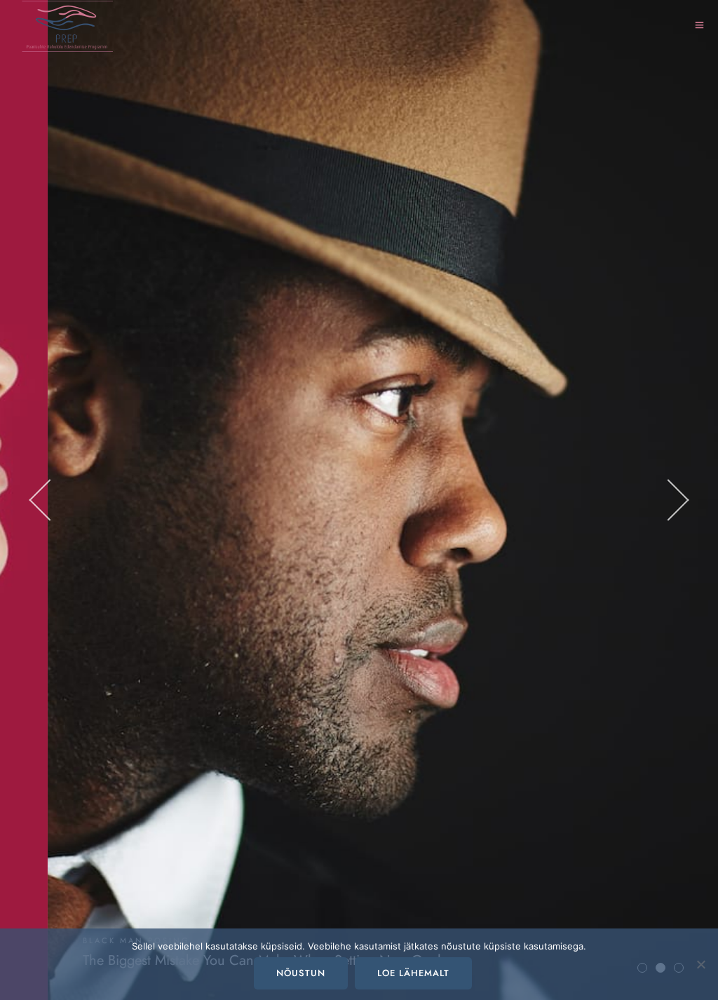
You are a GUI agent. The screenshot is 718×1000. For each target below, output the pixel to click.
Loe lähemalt (413, 973)
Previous (52, 500)
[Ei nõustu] (700, 964)
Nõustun (300, 973)
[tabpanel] (359, 500)
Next (665, 500)
